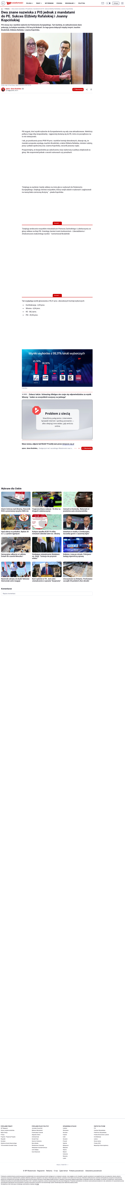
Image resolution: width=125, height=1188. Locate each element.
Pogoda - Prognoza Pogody (8, 1137)
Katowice (65, 1154)
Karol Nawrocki (36, 1152)
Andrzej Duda (35, 1137)
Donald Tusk (35, 1139)
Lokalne (65, 1128)
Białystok (65, 1147)
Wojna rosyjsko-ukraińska (7, 1130)
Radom (65, 1152)
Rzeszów (65, 1156)
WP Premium (49, 3)
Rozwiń (56, 223)
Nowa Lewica (97, 1141)
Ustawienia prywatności (93, 1171)
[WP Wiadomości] (16, 3)
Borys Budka (35, 1143)
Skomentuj (79, 89)
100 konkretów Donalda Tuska (9, 1145)
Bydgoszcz (66, 1145)
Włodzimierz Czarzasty (38, 1145)
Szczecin (65, 1139)
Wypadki (3, 1139)
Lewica (96, 1139)
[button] (108, 3)
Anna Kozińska (16, 89)
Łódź (64, 1137)
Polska (28, 3)
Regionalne (69, 3)
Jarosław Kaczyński (37, 1128)
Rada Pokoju (4, 1132)
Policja (2, 1134)
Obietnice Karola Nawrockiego (9, 1143)
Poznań (65, 1141)
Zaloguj (116, 3)
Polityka (81, 3)
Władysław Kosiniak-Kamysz (39, 1147)
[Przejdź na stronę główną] (3, 5)
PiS (95, 1128)
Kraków (65, 1134)
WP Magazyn (4, 1128)
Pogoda (59, 3)
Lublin (64, 1158)
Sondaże (3, 1141)
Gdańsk (65, 1143)
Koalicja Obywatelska (99, 1130)
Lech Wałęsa (35, 1149)
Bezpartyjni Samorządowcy (101, 1145)
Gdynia (65, 1149)
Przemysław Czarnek (37, 1132)
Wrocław (65, 1132)
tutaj (37, 1184)
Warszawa (65, 1130)
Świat (38, 3)
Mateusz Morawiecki (37, 1130)
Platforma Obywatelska (100, 1132)
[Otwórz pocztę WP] (102, 3)
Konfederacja (97, 1137)
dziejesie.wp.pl (68, 444)
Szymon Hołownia (37, 1141)
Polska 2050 (97, 1143)
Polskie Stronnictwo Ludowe (101, 1134)
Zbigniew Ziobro (36, 1134)
